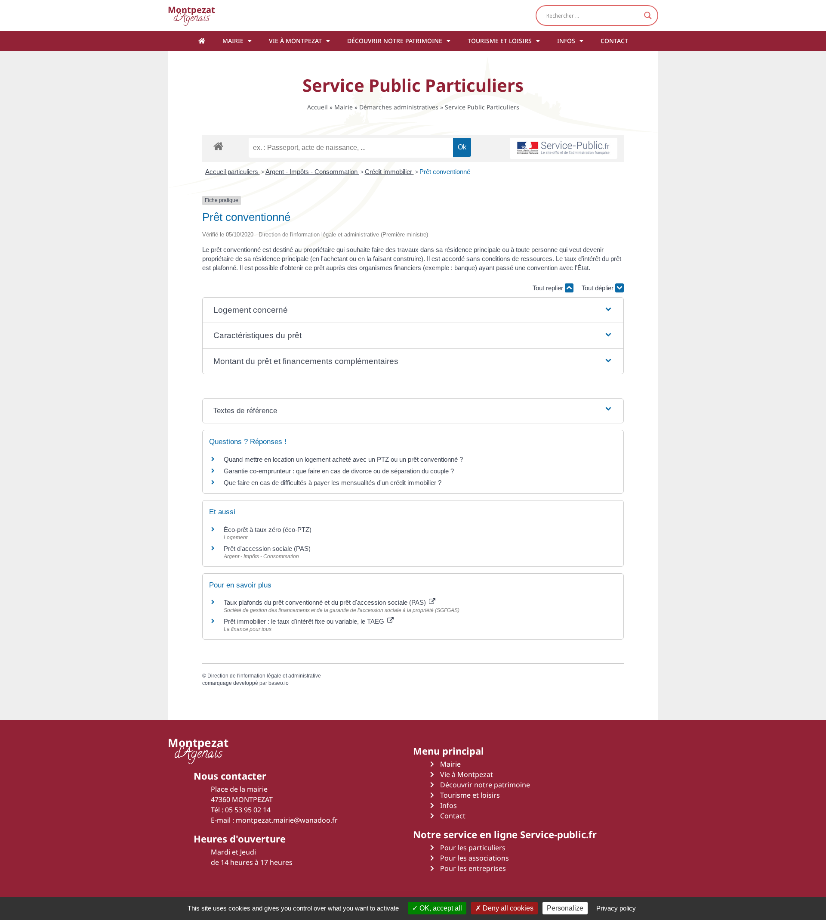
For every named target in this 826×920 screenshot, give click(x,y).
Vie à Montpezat (295, 41)
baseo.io (278, 683)
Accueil (317, 107)
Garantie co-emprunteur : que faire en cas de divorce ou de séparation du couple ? (339, 471)
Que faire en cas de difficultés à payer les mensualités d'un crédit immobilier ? (332, 482)
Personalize (565, 908)
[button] (413, 310)
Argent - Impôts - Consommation (312, 171)
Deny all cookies (507, 908)
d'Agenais (191, 15)
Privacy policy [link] (616, 908)
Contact (614, 41)
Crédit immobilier (389, 171)
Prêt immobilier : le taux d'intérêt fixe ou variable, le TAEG (305, 621)
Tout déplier (598, 288)
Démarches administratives (398, 107)
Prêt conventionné (444, 171)
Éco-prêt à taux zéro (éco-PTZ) (267, 529)
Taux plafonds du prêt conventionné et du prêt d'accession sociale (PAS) (326, 602)
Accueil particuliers (232, 171)
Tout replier (549, 288)
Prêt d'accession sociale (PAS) (267, 548)
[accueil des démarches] (218, 146)
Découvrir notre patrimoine (394, 41)
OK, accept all (440, 908)
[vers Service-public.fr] (563, 148)
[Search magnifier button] (648, 15)
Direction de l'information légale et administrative (264, 676)
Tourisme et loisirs (500, 41)
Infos (566, 41)
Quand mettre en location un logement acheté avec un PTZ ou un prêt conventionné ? (343, 459)
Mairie (232, 41)
